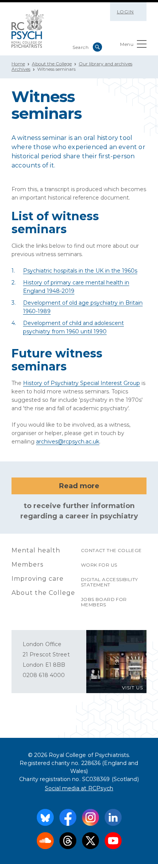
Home (18, 64)
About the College (52, 64)
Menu (126, 44)
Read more (79, 486)
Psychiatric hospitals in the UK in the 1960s (80, 270)
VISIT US (132, 687)
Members (27, 564)
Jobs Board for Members (104, 601)
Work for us (99, 565)
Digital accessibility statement (109, 582)
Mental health (36, 550)
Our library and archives (105, 64)
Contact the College (111, 550)
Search (97, 47)
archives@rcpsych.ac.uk (67, 441)
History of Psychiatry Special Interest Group (81, 383)
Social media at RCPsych (79, 788)
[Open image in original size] (28, 29)
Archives (21, 69)
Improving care (38, 578)
